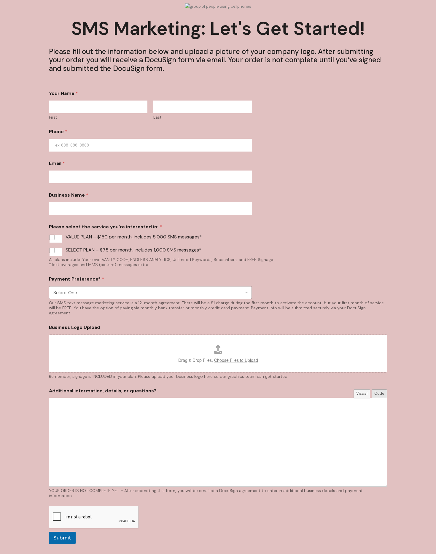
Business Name (68, 195)
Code (379, 393)
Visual (361, 393)
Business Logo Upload (74, 327)
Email (57, 163)
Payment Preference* (76, 279)
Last (157, 117)
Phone (58, 131)
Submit (62, 537)
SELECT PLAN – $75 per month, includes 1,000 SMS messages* (133, 250)
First (53, 117)
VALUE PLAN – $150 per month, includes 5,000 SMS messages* (134, 237)
